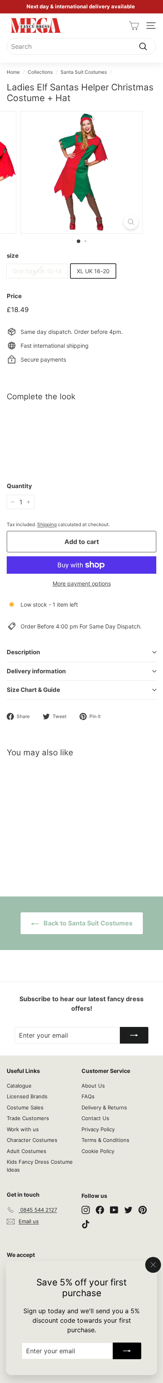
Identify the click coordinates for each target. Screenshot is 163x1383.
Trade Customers (28, 1118)
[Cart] (134, 25)
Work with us (23, 1129)
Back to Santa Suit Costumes (87, 923)
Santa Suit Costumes (84, 72)
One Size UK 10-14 (37, 271)
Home (13, 72)
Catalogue (19, 1085)
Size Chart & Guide (33, 689)
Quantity (19, 486)
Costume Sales (25, 1107)
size (13, 255)
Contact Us (95, 1118)
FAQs (88, 1096)
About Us (93, 1085)
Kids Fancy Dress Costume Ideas (40, 1166)
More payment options (82, 583)
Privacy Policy (98, 1129)
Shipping (47, 524)
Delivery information (36, 671)
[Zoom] (131, 222)
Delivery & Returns (104, 1107)
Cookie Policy (98, 1151)
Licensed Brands (27, 1096)
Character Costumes (32, 1140)
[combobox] (81, 46)
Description (23, 652)
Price (14, 296)
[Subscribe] (127, 1351)
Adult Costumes (26, 1151)
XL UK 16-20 (93, 271)
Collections (40, 72)
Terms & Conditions (105, 1140)
